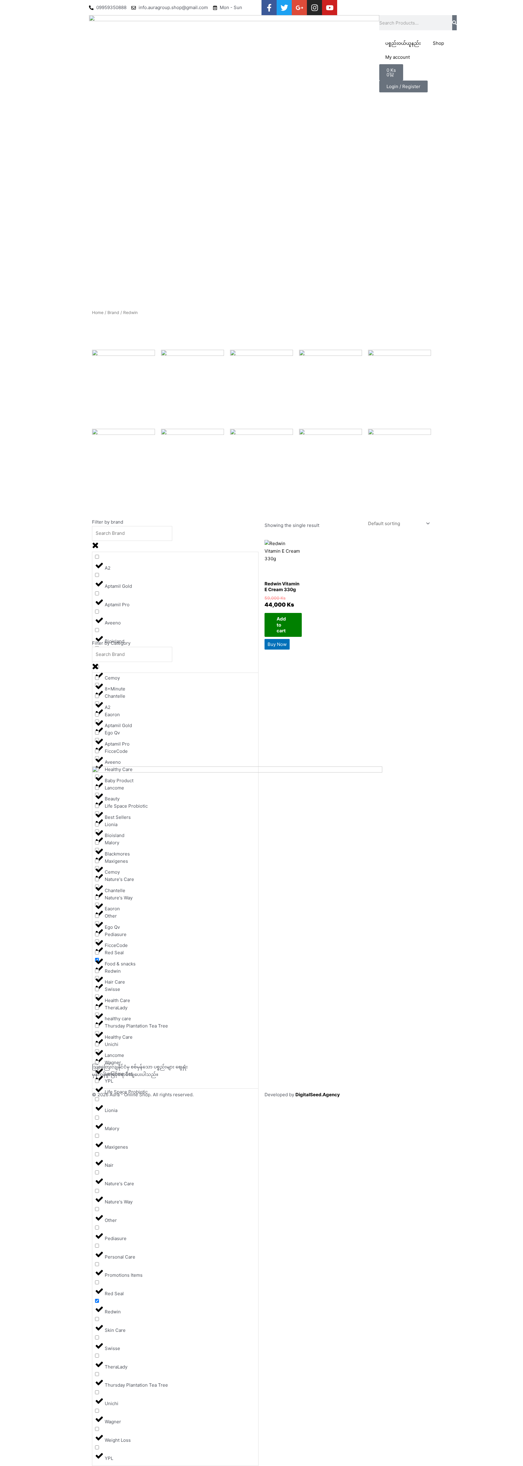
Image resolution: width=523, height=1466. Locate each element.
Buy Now (277, 644)
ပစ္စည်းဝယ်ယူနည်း (403, 43)
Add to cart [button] (281, 625)
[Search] (454, 22)
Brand (113, 312)
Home (98, 312)
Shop (438, 43)
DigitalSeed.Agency (317, 1094)
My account (397, 57)
